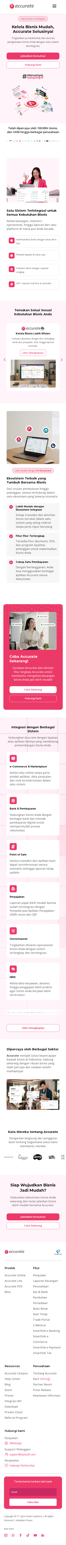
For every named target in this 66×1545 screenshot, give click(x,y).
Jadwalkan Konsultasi (33, 56)
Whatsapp (16, 1443)
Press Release (42, 1390)
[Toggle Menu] (54, 6)
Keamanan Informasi (46, 1395)
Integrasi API (13, 1401)
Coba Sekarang (33, 689)
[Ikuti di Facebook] (20, 1535)
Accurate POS (13, 1286)
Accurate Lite (13, 1281)
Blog (8, 1384)
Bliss (8, 1292)
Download (11, 1406)
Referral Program (16, 1418)
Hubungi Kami (33, 64)
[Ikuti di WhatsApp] (13, 1535)
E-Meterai (39, 1325)
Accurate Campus (16, 1373)
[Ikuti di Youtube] (35, 1535)
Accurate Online (15, 1275)
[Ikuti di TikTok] (28, 1535)
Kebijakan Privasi (23, 1520)
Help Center (12, 1379)
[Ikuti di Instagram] (6, 1535)
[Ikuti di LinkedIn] (43, 1535)
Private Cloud (13, 1412)
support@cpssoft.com (23, 1454)
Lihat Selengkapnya (33, 352)
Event (8, 1390)
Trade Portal (41, 1319)
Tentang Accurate (45, 1373)
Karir (41, 1379)
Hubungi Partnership (22, 1465)
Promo (9, 1395)
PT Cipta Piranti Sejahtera (29, 1516)
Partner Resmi (42, 1384)
